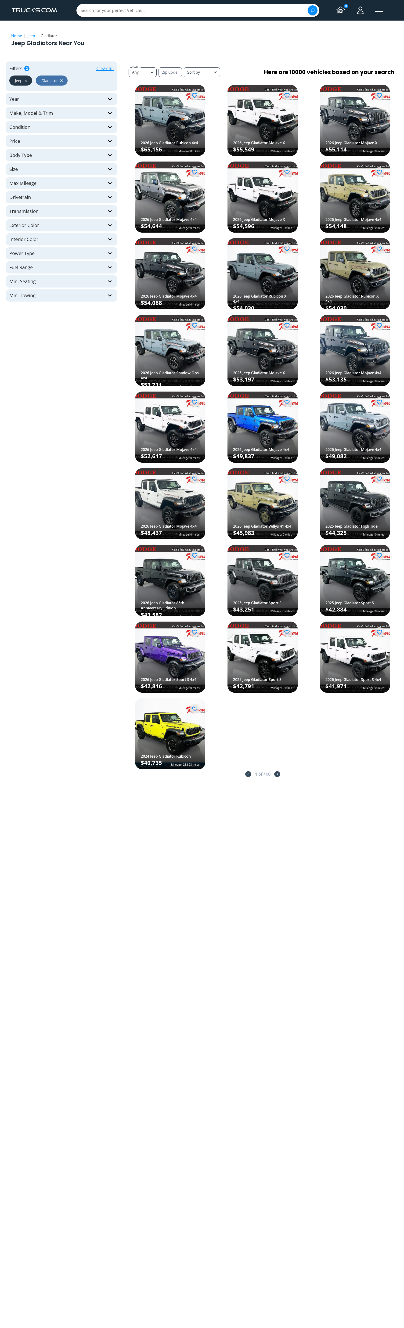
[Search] (312, 10)
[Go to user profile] (360, 10)
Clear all (105, 68)
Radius (136, 67)
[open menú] (379, 10)
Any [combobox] (135, 72)
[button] (20, 81)
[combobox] (202, 72)
